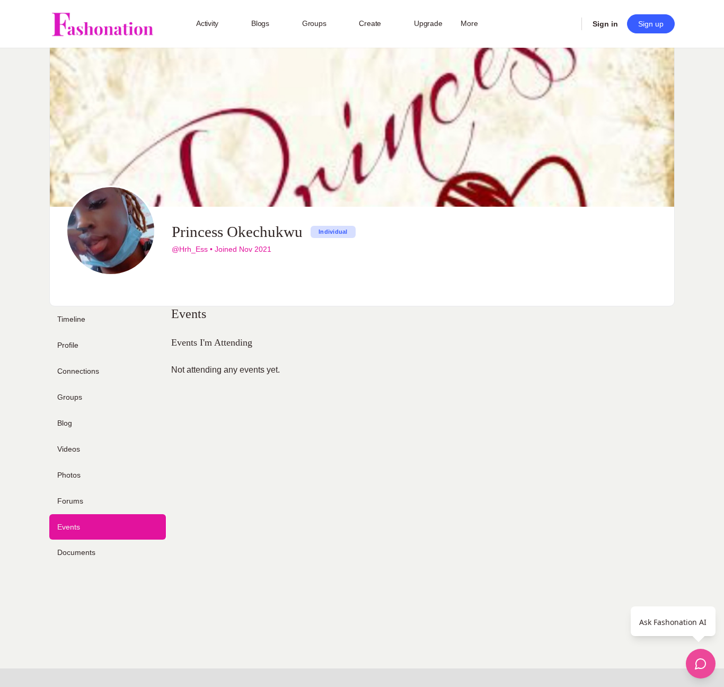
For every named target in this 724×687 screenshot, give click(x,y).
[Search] (566, 23)
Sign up (651, 24)
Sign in (605, 24)
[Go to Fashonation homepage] (102, 24)
